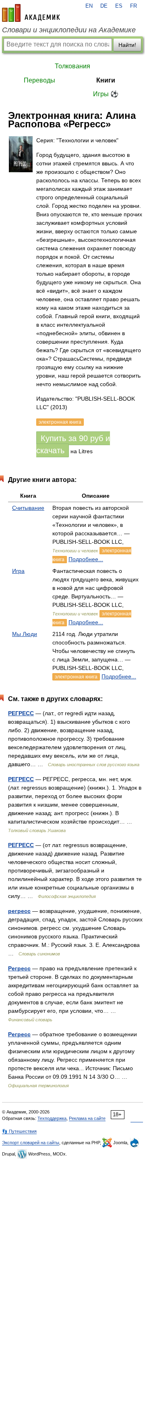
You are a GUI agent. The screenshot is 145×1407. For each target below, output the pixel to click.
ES (118, 6)
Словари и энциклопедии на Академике (69, 30)
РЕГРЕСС (21, 713)
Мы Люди (24, 634)
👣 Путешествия (19, 1131)
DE (104, 6)
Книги (105, 80)
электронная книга (76, 677)
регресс (19, 911)
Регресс (19, 968)
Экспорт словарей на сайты (30, 1142)
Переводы (39, 80)
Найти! (127, 45)
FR (133, 6)
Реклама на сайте (87, 1118)
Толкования (72, 66)
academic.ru (31, 13)
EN (89, 6)
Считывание (28, 508)
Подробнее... (85, 559)
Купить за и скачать (73, 444)
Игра (18, 571)
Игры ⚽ (105, 94)
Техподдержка (51, 1118)
